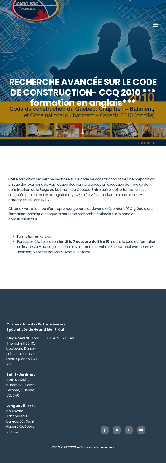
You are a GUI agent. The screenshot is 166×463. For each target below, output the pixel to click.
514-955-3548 (62, 338)
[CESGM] (24, 24)
